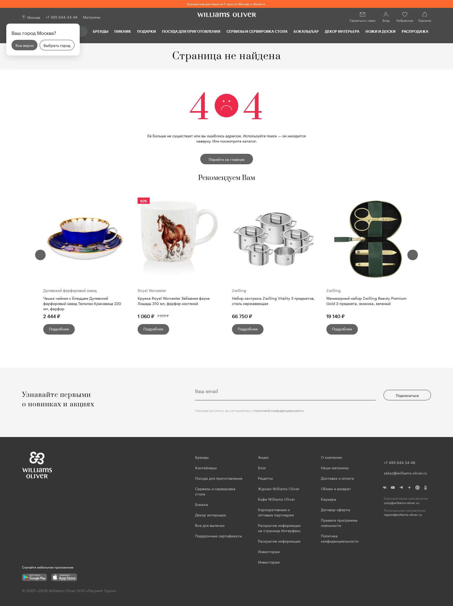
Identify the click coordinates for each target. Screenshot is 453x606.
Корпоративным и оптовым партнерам (276, 511)
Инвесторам (269, 551)
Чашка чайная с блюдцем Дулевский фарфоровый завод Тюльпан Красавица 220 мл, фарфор (82, 303)
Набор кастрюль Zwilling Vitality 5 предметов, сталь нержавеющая (273, 300)
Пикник (122, 31)
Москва (33, 17)
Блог (262, 467)
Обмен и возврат (336, 488)
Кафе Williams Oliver (276, 499)
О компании (331, 457)
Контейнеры (206, 467)
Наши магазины (335, 467)
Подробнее (59, 328)
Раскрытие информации (279, 541)
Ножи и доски (380, 31)
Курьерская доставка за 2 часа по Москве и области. (226, 3)
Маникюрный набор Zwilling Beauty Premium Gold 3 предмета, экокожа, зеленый (366, 300)
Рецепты (265, 478)
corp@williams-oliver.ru (401, 502)
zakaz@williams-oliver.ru (405, 473)
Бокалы (201, 504)
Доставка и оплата (337, 478)
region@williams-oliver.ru (403, 514)
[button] (40, 255)
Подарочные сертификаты (218, 535)
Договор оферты (335, 509)
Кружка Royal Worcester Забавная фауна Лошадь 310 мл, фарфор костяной (174, 300)
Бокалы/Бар (306, 31)
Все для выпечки (209, 525)
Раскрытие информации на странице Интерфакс (279, 527)
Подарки (146, 31)
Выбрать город (57, 45)
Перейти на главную (227, 159)
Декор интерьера (342, 31)
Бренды (100, 31)
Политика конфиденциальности (339, 538)
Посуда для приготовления (191, 31)
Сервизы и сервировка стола (257, 31)
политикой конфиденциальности (279, 410)
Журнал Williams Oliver (278, 488)
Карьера (328, 499)
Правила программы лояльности (339, 522)
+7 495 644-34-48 (62, 17)
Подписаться (407, 395)
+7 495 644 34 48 (399, 462)
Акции (263, 457)
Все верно (24, 45)
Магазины (91, 17)
